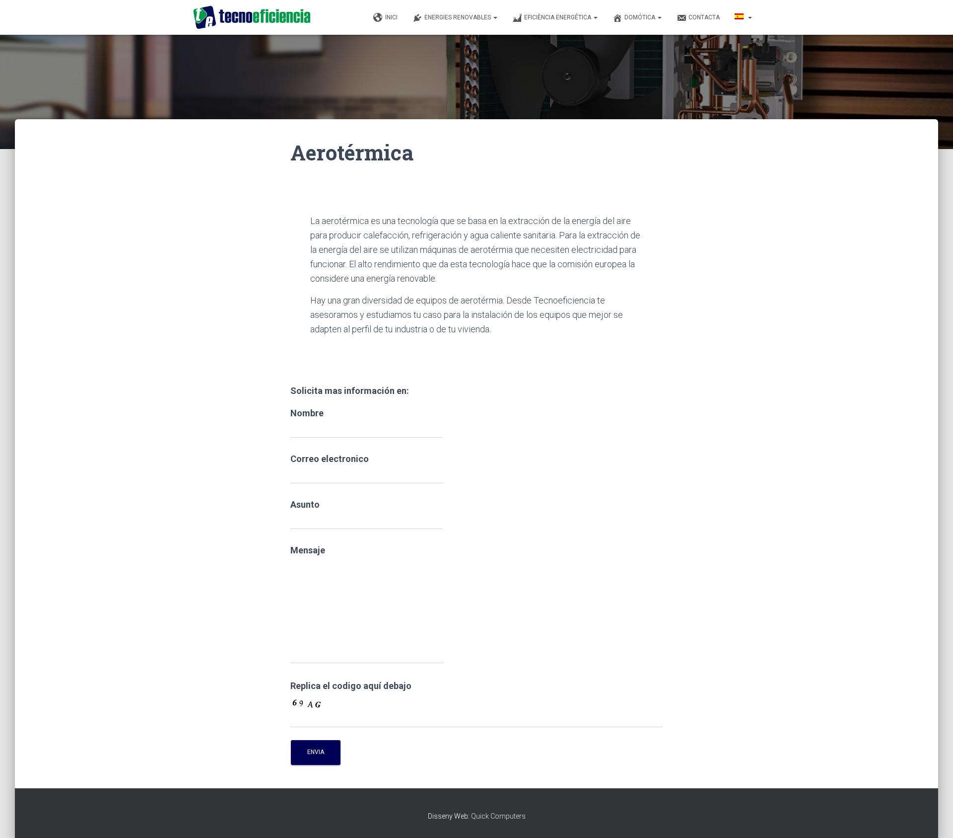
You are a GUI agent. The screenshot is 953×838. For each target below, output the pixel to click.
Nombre (307, 413)
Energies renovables (458, 17)
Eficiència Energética (558, 17)
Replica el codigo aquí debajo (350, 686)
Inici (391, 17)
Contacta (704, 17)
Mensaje (307, 550)
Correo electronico (329, 459)
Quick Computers (498, 816)
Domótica (640, 17)
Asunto (305, 504)
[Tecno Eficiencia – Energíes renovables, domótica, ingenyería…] (252, 17)
